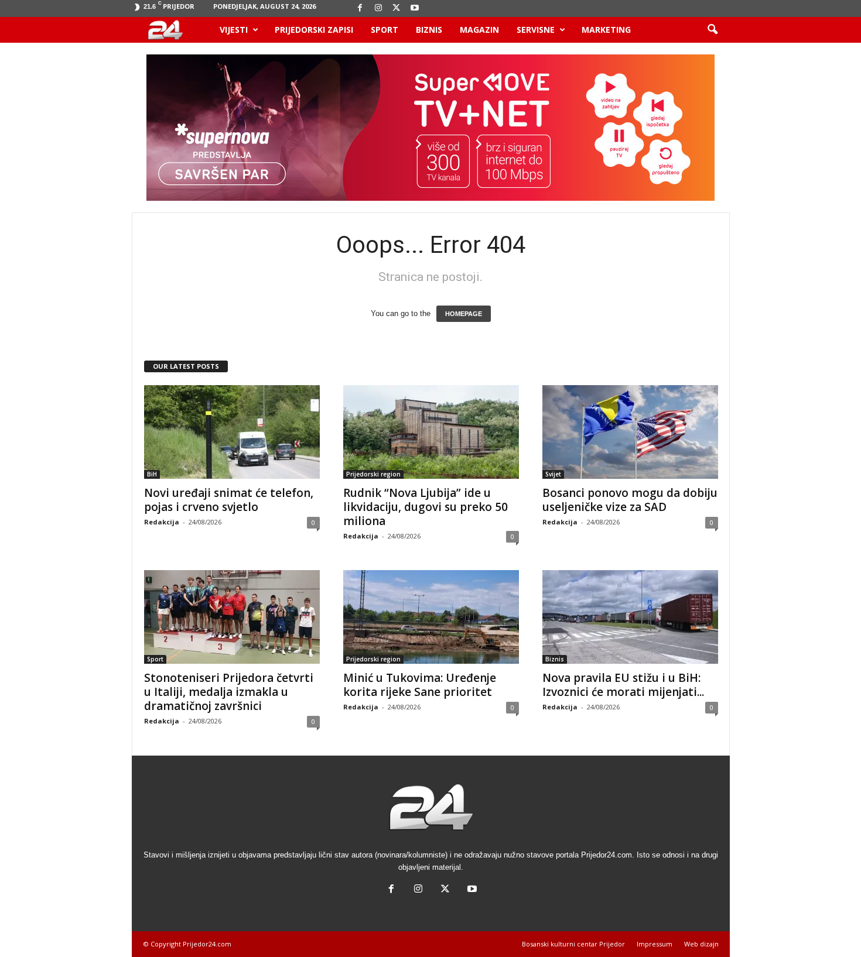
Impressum (654, 943)
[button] (712, 30)
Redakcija (161, 521)
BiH (152, 474)
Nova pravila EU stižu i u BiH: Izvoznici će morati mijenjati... (623, 684)
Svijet (553, 474)
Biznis (429, 29)
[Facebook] (360, 8)
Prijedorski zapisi (314, 29)
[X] (397, 8)
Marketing (606, 29)
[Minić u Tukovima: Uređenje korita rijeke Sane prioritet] (431, 617)
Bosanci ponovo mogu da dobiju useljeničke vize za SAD (630, 499)
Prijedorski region (373, 474)
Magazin (479, 29)
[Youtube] (415, 8)
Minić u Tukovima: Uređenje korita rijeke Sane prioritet (419, 684)
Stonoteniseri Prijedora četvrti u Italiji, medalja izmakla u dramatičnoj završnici (228, 692)
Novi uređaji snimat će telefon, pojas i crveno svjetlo (228, 499)
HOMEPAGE (463, 313)
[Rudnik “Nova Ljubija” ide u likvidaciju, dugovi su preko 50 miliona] (431, 432)
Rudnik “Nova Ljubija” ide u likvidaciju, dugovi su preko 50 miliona (425, 507)
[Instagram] (378, 8)
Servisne (536, 29)
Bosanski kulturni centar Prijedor (573, 943)
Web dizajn (701, 943)
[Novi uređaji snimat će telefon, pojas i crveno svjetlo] (232, 432)
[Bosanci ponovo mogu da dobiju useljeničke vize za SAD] (630, 432)
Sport (384, 29)
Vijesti (234, 29)
